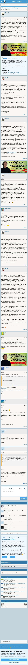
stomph (25, 606)
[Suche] (26, 1)
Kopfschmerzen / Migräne (7, 581)
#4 (26, 179)
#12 (26, 452)
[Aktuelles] (24, 1)
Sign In (5, 557)
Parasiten (5, 585)
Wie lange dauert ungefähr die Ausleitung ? (13, 521)
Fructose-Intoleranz (6, 589)
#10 (26, 405)
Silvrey (5, 511)
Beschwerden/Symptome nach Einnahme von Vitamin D (13, 591)
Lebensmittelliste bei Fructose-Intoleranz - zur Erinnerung (14, 587)
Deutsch (8, 645)
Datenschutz (21, 646)
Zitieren (25, 41)
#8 (26, 337)
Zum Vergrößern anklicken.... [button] (14, 385)
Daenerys (5, 506)
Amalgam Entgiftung (11, 506)
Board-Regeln (3, 647)
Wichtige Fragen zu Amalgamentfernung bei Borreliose (15, 510)
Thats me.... (6, 526)
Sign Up (12, 557)
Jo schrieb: (4, 455)
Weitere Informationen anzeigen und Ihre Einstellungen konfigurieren (13, 656)
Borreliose (8, 511)
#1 (26, 17)
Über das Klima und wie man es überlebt (10, 595)
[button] (3, 489)
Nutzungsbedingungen (14, 646)
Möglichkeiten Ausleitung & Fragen (11, 505)
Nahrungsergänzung (7, 593)
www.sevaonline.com (11, 152)
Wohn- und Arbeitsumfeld (7, 597)
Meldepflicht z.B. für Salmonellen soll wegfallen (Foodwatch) (14, 583)
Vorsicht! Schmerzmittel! (8, 579)
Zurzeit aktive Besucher (6, 562)
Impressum (7, 646)
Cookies (3, 645)
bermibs (2, 564)
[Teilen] (24, 17)
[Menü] (1, 1)
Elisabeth (4, 9)
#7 (26, 273)
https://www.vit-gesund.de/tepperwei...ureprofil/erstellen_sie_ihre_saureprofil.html (14, 390)
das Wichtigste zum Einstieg (13, 72)
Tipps (8, 647)
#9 (26, 372)
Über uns (2, 646)
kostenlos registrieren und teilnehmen (15, 73)
